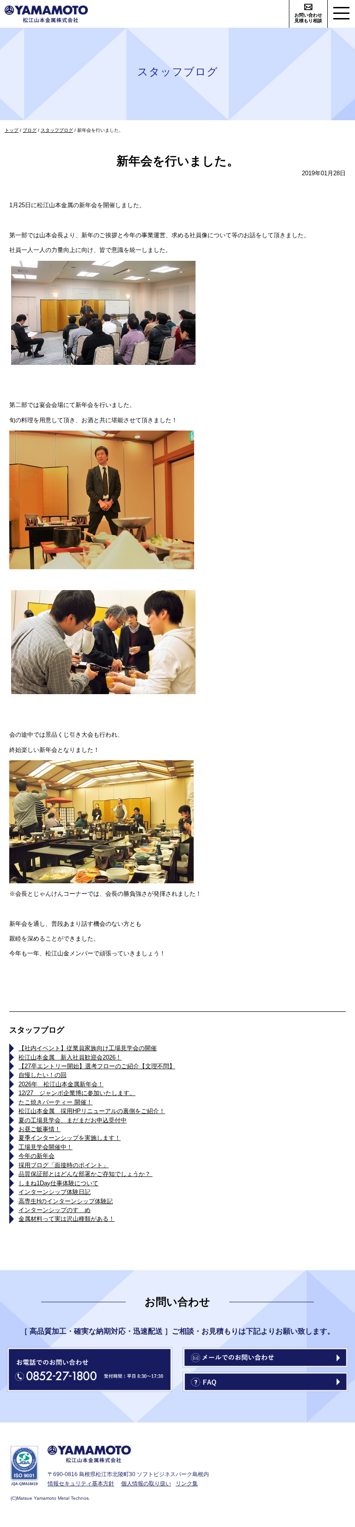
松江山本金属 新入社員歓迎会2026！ (70, 1057)
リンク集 (187, 1483)
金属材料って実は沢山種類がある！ (66, 1218)
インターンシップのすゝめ (54, 1210)
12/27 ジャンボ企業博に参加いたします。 (76, 1093)
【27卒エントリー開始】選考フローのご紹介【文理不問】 (96, 1066)
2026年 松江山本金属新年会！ (61, 1084)
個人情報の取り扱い (146, 1483)
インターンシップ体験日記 (54, 1191)
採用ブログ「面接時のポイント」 (63, 1165)
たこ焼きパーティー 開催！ (55, 1102)
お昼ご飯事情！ (39, 1129)
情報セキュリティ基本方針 (81, 1483)
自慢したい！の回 (42, 1074)
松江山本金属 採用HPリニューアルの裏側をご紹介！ (91, 1111)
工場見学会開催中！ (45, 1147)
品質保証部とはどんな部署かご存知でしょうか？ (85, 1173)
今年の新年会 (36, 1155)
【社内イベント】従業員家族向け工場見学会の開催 (87, 1048)
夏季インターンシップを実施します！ (69, 1137)
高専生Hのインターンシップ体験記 (65, 1201)
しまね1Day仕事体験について (58, 1183)
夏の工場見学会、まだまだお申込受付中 (72, 1120)
